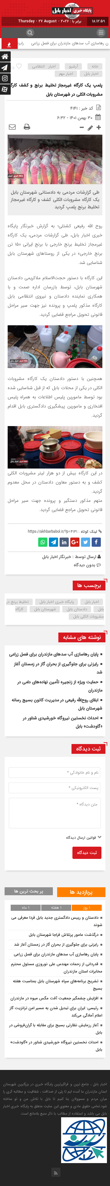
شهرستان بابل (45, 609)
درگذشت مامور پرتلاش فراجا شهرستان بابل (63, 935)
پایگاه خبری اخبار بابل (56, 602)
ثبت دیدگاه (87, 852)
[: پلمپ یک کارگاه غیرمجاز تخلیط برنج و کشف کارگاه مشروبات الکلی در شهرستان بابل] (12, 127)
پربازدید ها (81, 892)
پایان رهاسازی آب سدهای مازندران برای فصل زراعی (53, 654)
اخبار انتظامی (44, 66)
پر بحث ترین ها (28, 891)
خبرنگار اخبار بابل (56, 556)
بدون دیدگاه (84, 565)
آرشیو (73, 66)
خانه (95, 66)
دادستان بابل (77, 609)
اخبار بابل (91, 74)
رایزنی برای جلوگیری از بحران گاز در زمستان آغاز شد (56, 944)
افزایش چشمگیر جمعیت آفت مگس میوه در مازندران (54, 998)
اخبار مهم (66, 74)
